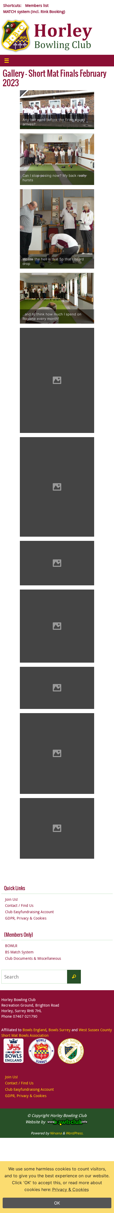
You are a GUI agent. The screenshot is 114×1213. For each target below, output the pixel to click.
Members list (37, 5)
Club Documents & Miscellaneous (33, 958)
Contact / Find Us (19, 905)
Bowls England (34, 1029)
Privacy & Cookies (70, 1189)
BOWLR (11, 945)
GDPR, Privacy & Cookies (25, 918)
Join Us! (11, 899)
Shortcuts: (12, 5)
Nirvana (56, 1133)
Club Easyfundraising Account (29, 911)
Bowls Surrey (60, 1029)
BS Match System (19, 951)
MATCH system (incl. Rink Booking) (34, 11)
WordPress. (74, 1133)
